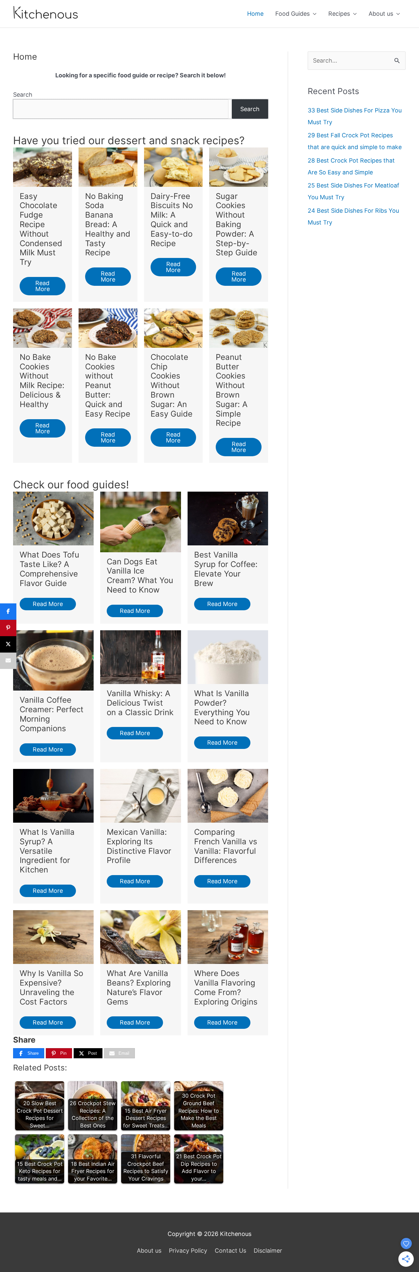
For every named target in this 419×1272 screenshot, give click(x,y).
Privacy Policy (188, 1250)
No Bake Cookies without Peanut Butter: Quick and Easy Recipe (107, 385)
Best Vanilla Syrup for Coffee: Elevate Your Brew (226, 569)
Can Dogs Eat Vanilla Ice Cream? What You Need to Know (140, 576)
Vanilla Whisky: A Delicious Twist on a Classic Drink (140, 703)
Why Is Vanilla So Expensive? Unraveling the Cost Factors (51, 987)
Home (255, 13)
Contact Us (230, 1250)
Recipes (339, 13)
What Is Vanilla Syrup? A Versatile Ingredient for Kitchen (47, 850)
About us (381, 13)
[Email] (8, 661)
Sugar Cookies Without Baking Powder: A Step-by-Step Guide (236, 224)
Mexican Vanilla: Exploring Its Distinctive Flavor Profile (139, 846)
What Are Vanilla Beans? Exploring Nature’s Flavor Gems (139, 987)
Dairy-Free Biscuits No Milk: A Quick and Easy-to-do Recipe (172, 219)
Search (22, 94)
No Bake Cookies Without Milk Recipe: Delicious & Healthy (42, 380)
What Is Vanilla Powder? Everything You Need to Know (222, 707)
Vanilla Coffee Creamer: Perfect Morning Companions (51, 714)
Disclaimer (268, 1250)
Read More (42, 286)
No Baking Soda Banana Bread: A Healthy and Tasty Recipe (107, 224)
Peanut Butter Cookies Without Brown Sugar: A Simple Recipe (231, 390)
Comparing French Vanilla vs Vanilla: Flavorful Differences (225, 846)
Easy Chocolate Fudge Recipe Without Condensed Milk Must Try (41, 229)
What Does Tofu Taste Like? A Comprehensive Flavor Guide (49, 569)
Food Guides (292, 13)
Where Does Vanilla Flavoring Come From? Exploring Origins (226, 987)
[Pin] (8, 628)
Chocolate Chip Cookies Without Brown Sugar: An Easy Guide (171, 385)
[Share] (8, 611)
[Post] (8, 644)
